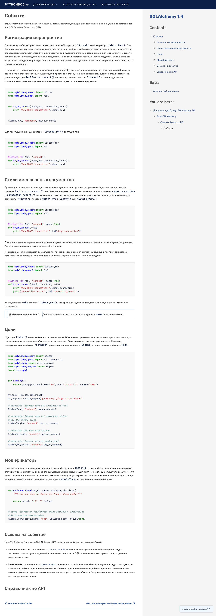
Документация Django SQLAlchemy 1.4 (174, 110)
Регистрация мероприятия (171, 42)
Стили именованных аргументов (174, 48)
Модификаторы (165, 60)
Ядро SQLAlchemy (166, 116)
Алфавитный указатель (166, 91)
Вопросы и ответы (115, 4)
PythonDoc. (17, 4)
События (158, 36)
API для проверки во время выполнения (109, 603)
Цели (159, 54)
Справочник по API (167, 71)
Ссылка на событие (167, 65)
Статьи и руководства (79, 4)
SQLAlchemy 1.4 (166, 16)
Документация (44, 4)
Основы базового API (20, 603)
